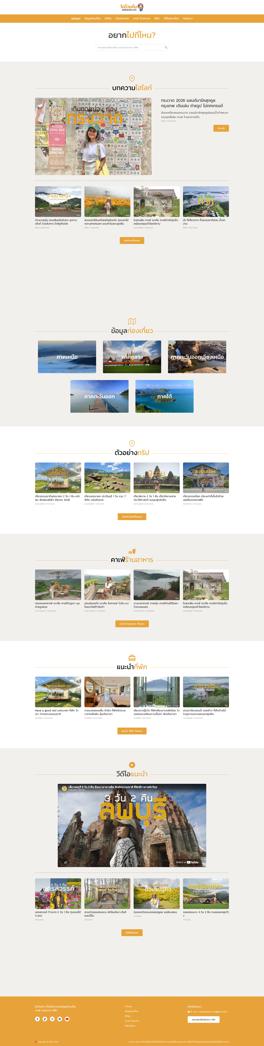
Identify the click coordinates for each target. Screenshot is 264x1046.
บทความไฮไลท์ (138, 315)
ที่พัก (157, 18)
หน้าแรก (75, 18)
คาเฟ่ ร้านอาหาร (141, 18)
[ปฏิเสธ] (260, 1041)
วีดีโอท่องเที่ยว (171, 18)
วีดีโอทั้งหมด (132, 1020)
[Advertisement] (132, 354)
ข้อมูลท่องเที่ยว (93, 18)
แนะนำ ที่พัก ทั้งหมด (132, 818)
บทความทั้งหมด (132, 328)
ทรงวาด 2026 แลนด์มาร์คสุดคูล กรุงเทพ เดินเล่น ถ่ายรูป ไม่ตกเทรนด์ (192, 190)
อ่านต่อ (221, 215)
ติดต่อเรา (188, 18)
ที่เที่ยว (108, 18)
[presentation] (50, 98)
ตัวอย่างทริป (122, 18)
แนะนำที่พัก (38, 805)
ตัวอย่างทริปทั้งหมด (132, 604)
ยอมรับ (177, 1041)
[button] (130, 140)
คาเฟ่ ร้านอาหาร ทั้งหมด (132, 711)
